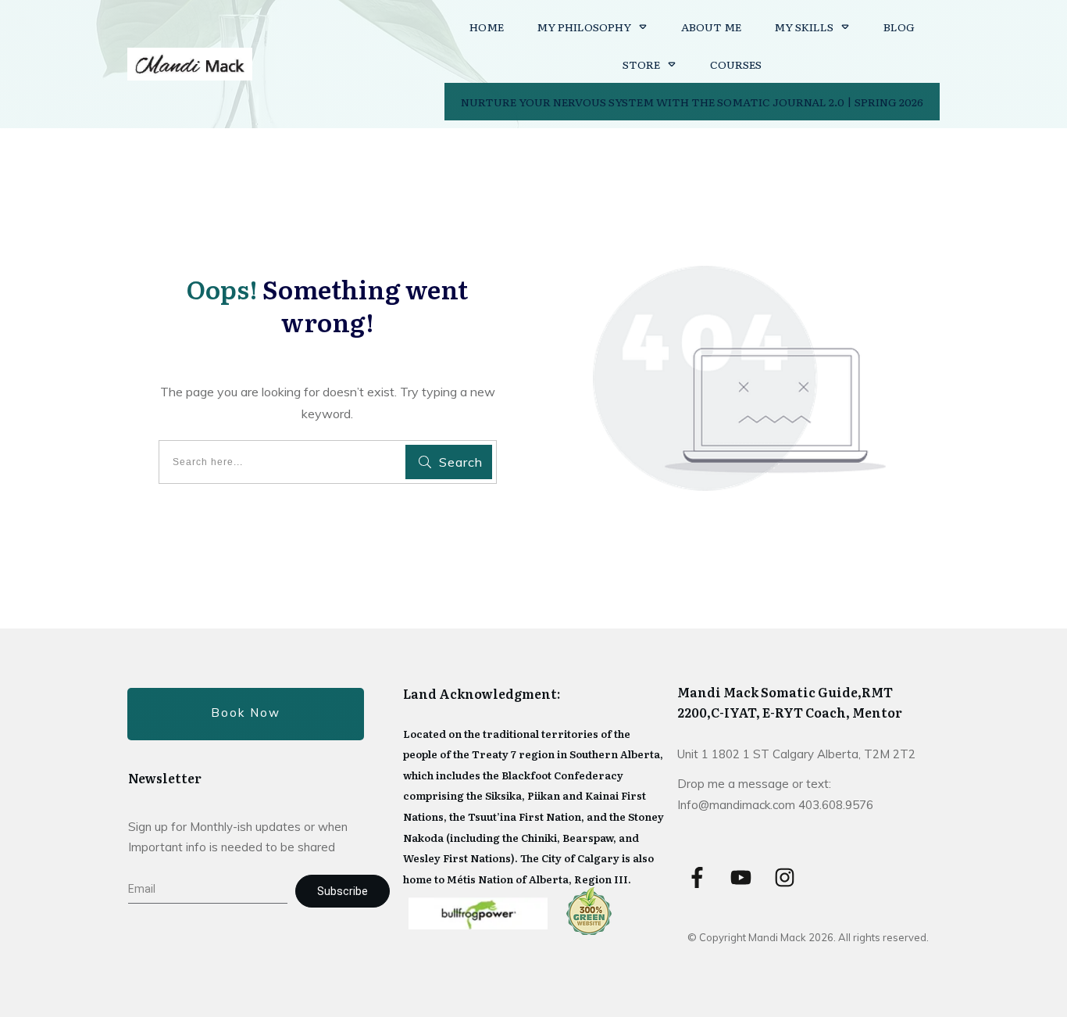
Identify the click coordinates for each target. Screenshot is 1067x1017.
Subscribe (342, 891)
